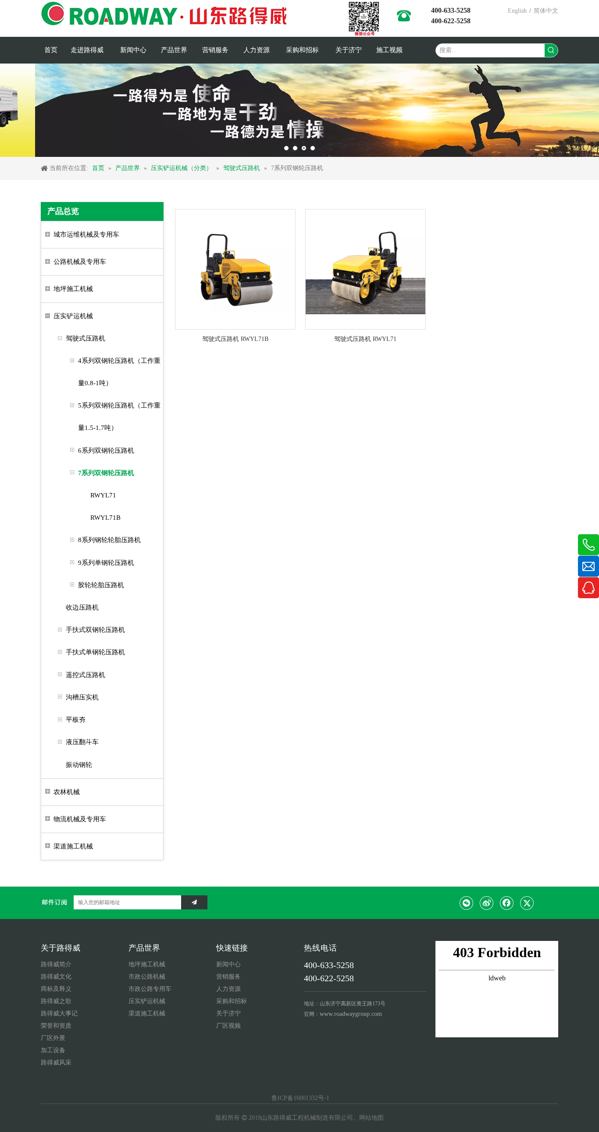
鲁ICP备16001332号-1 (299, 1098)
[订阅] (194, 902)
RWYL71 (103, 495)
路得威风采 (56, 1062)
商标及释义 (56, 989)
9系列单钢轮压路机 (106, 562)
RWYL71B (105, 517)
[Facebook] (507, 903)
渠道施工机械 (73, 846)
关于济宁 (228, 1013)
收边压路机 (82, 607)
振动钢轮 (79, 764)
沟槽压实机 (82, 697)
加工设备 (53, 1050)
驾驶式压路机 (85, 338)
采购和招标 (231, 1001)
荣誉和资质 (56, 1025)
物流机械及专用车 (79, 819)
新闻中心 (228, 964)
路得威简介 (56, 964)
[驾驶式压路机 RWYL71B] (235, 269)
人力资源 (228, 989)
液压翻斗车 (82, 741)
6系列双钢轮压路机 (106, 450)
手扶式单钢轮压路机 (95, 652)
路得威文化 (56, 976)
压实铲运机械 (73, 315)
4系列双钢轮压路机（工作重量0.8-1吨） (119, 372)
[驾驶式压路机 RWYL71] (365, 269)
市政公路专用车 (149, 989)
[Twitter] (527, 903)
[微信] (467, 903)
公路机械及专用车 (79, 261)
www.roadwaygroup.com (351, 1014)
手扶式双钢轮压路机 (95, 629)
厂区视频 (228, 1025)
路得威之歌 (56, 1001)
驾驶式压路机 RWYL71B (235, 339)
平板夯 (76, 719)
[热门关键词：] (551, 50)
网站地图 (371, 1117)
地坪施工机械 (73, 288)
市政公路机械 (146, 976)
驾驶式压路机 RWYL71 (365, 339)
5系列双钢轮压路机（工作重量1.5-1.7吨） (119, 416)
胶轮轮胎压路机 (101, 585)
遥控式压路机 (85, 674)
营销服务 (228, 976)
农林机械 (66, 791)
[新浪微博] (487, 903)
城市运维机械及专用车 (86, 234)
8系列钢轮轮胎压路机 (109, 539)
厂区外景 (53, 1038)
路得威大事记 (59, 1013)
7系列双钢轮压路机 (106, 472)
